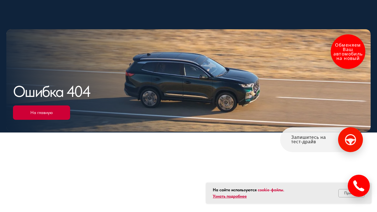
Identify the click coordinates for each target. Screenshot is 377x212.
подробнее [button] (237, 196)
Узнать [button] (220, 196)
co (260, 189)
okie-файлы (272, 189)
